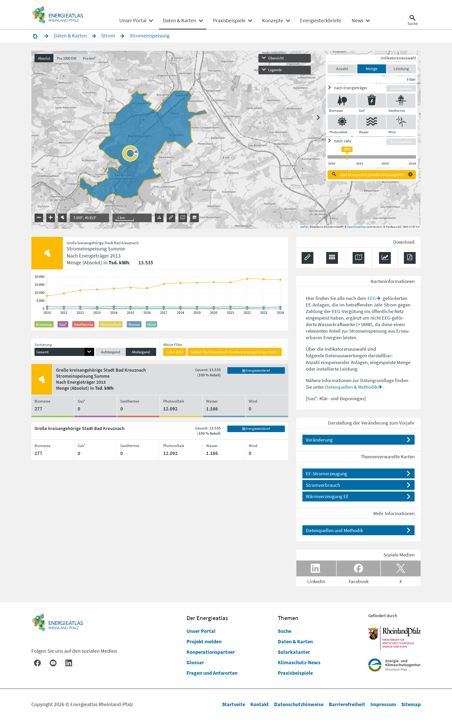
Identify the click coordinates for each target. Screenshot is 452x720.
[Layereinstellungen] (194, 218)
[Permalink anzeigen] (171, 218)
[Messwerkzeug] (159, 218)
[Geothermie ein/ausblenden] (401, 100)
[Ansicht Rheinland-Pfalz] (62, 218)
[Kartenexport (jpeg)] (182, 218)
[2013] (347, 157)
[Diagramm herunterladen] (385, 258)
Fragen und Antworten (212, 672)
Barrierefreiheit (347, 704)
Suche (284, 631)
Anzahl (342, 68)
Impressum (383, 704)
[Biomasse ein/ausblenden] (342, 100)
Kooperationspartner (211, 652)
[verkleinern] (39, 218)
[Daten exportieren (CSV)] (332, 258)
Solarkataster (294, 652)
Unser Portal (201, 631)
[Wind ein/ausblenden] (401, 122)
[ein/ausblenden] (318, 117)
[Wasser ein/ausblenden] (371, 122)
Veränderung (319, 440)
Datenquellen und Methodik (334, 530)
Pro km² (89, 58)
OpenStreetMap (356, 226)
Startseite (233, 704)
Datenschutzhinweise (299, 704)
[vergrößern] (50, 218)
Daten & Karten (295, 641)
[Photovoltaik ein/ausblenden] (342, 122)
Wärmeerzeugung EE (327, 496)
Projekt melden (204, 641)
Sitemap (411, 704)
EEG (372, 298)
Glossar (195, 662)
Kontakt (259, 704)
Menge (371, 68)
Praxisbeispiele (295, 672)
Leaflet (304, 226)
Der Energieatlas (207, 618)
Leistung (401, 68)
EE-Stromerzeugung (326, 473)
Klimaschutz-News (299, 662)
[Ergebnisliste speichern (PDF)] (410, 258)
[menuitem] (132, 20)
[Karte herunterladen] (358, 258)
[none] (136, 20)
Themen (288, 618)
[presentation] (226, 140)
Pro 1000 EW (66, 58)
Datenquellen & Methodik (351, 387)
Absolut (44, 58)
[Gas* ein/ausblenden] (371, 100)
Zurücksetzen (401, 88)
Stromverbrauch (323, 485)
